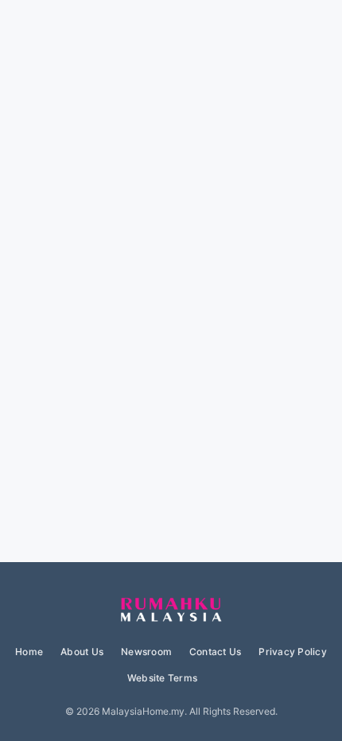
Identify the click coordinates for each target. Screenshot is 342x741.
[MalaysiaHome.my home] (171, 611)
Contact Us (215, 652)
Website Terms (162, 678)
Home (29, 652)
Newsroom (146, 652)
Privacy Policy (292, 652)
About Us (81, 652)
